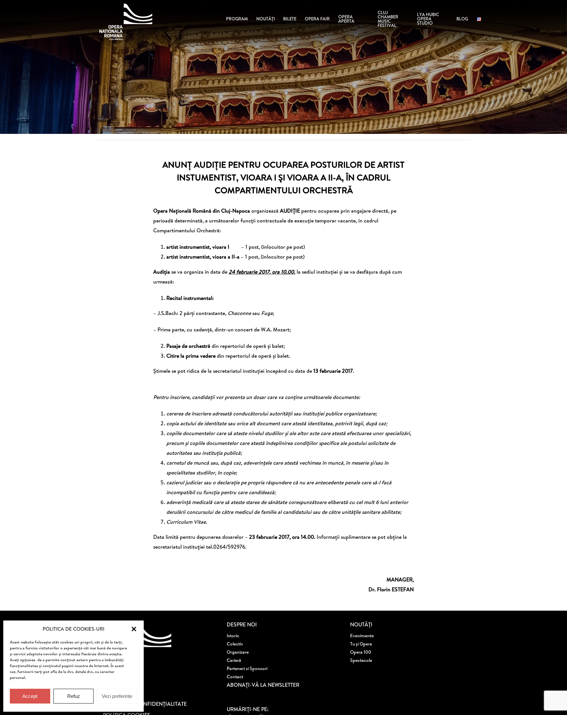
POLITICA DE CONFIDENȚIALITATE (145, 703)
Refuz (73, 696)
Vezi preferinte (117, 696)
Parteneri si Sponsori (247, 668)
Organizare (238, 652)
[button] (134, 629)
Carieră (234, 660)
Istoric (233, 635)
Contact (235, 676)
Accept (29, 696)
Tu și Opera (361, 644)
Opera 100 (360, 652)
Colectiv (235, 644)
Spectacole (361, 660)
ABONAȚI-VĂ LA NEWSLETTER (263, 684)
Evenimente (362, 635)
